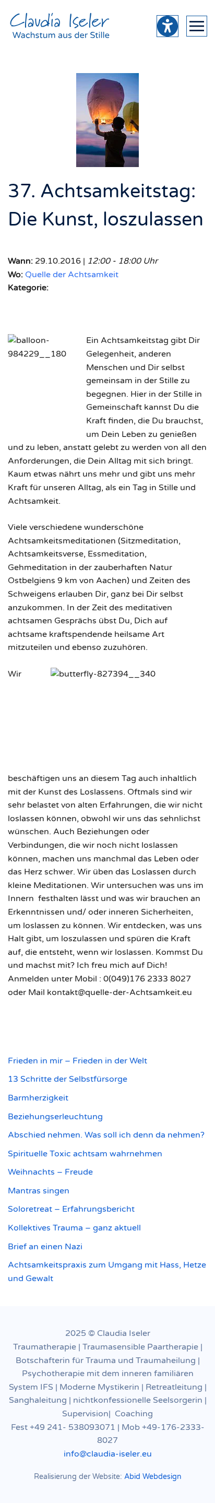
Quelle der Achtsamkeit (71, 274)
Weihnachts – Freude (50, 1172)
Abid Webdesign (153, 1476)
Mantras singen (38, 1191)
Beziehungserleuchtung (55, 1116)
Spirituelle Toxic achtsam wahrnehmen (85, 1154)
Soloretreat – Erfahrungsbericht (71, 1209)
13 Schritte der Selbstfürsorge (67, 1079)
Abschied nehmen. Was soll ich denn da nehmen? (106, 1135)
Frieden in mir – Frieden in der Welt (77, 1061)
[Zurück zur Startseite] (60, 26)
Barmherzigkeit (38, 1098)
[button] (196, 26)
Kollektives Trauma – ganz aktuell (74, 1228)
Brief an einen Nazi (45, 1246)
